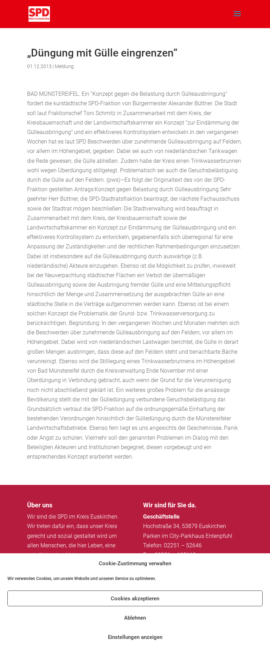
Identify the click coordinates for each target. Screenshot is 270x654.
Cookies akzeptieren (135, 598)
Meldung (64, 66)
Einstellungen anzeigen (135, 637)
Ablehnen (135, 618)
